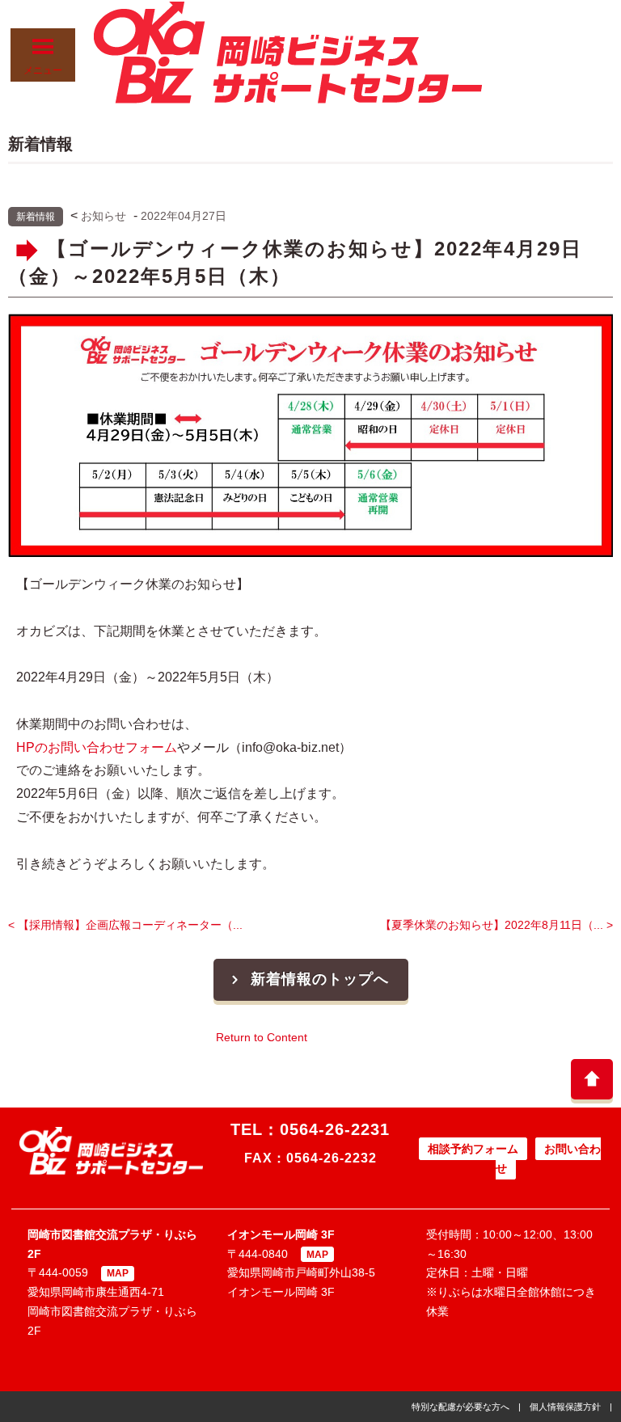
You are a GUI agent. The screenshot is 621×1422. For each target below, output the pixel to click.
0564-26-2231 (335, 1129)
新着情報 (35, 216)
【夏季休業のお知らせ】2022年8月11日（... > (496, 924)
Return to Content (261, 1037)
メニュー (42, 70)
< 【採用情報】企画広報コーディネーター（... (125, 924)
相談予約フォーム (473, 1148)
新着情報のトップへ (320, 979)
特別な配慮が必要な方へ (460, 1406)
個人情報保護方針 (565, 1406)
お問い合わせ (548, 1158)
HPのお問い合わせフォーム (96, 747)
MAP (118, 1273)
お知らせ (103, 215)
